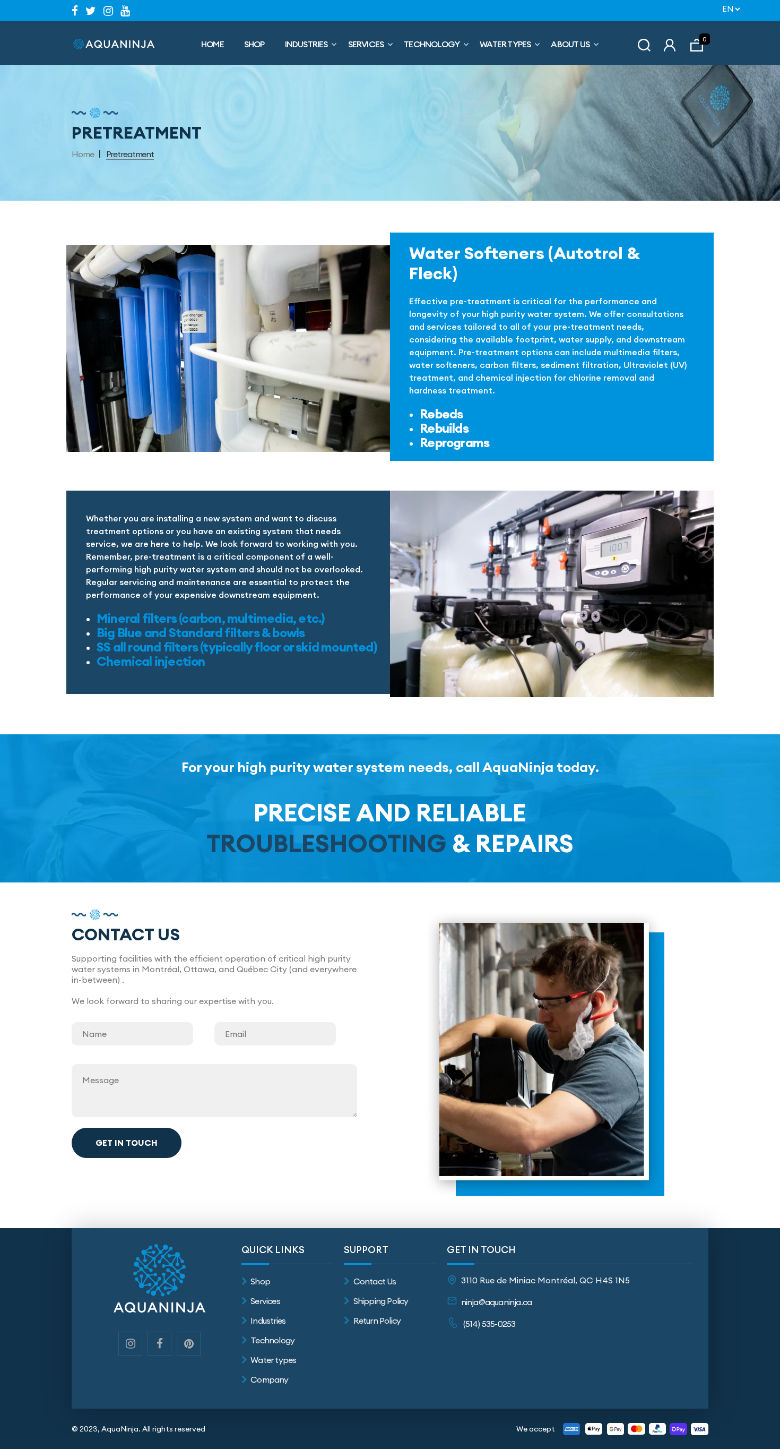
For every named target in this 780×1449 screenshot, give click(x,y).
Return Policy (377, 1320)
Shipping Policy (380, 1301)
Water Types (505, 44)
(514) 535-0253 (489, 1323)
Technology (432, 44)
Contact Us (374, 1281)
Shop (254, 44)
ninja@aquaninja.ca (496, 1302)
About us (570, 44)
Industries (306, 44)
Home (212, 44)
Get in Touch (127, 1142)
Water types (273, 1359)
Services (366, 44)
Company (269, 1379)
